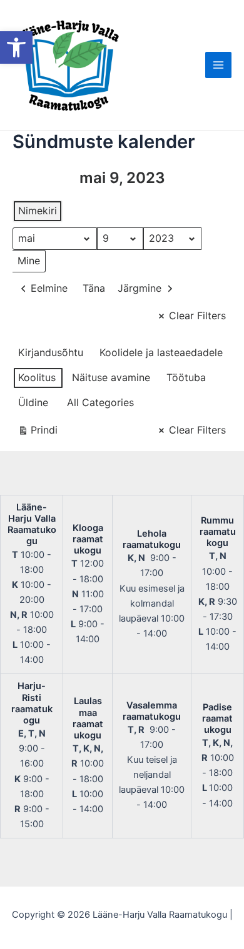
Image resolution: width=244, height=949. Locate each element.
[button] (16, 47)
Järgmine (139, 288)
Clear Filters (197, 315)
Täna (94, 288)
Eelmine (49, 288)
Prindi (38, 433)
